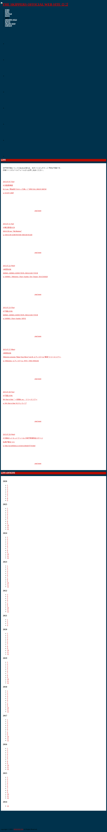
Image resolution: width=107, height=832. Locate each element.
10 (8, 525)
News (7, 12)
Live (7, 18)
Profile (8, 14)
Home (7, 10)
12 (8, 529)
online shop (10, 24)
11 (8, 527)
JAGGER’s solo (11, 20)
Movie (7, 22)
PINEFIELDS (18, 829)
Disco (7, 16)
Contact (8, 26)
